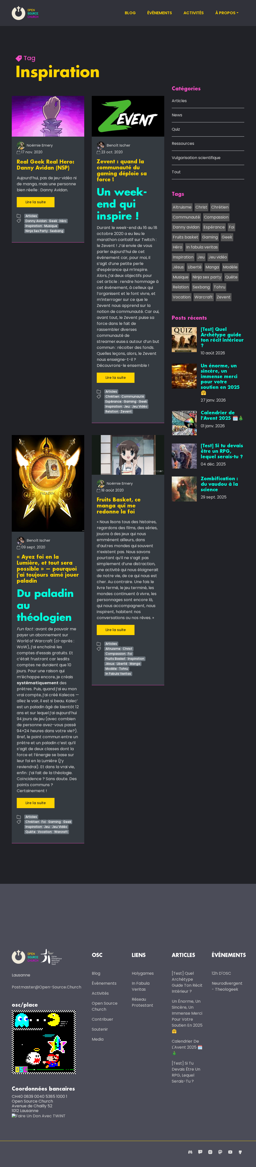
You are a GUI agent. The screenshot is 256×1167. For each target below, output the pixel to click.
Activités (194, 13)
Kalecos (66, 695)
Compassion (116, 654)
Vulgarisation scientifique (196, 158)
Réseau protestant (142, 1002)
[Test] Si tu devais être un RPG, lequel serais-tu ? (186, 1072)
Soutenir (100, 1029)
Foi (44, 822)
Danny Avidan (36, 221)
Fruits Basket (116, 659)
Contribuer (102, 1019)
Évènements (159, 13)
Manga (135, 664)
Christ (127, 649)
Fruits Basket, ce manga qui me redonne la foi (118, 506)
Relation (112, 411)
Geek (53, 221)
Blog (130, 13)
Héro (63, 221)
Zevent (126, 411)
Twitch (148, 239)
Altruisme (113, 649)
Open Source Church (105, 1006)
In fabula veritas (202, 247)
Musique (50, 226)
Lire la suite (36, 202)
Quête (31, 832)
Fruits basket (185, 237)
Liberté (122, 664)
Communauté (133, 396)
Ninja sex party (206, 277)
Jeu (127, 406)
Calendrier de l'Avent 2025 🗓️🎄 (187, 1047)
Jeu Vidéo (139, 406)
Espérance (114, 401)
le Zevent (106, 245)
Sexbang (56, 231)
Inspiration (34, 226)
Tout (176, 172)
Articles (31, 216)
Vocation (45, 832)
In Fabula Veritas (118, 674)
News (177, 115)
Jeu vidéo (217, 257)
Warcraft (61, 832)
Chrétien (112, 396)
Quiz (176, 129)
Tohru (123, 669)
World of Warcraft (35, 641)
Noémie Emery (39, 145)
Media (98, 1039)
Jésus (110, 664)
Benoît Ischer (118, 145)
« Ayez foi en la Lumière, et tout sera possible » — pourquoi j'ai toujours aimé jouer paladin (48, 569)
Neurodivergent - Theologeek (227, 986)
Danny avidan (186, 227)
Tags (178, 194)
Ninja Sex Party (37, 231)
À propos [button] (225, 13)
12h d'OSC (221, 973)
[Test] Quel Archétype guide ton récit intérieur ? (187, 982)
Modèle (111, 669)
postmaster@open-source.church (46, 987)
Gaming (130, 401)
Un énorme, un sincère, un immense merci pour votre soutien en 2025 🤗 (187, 1016)
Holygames (143, 973)
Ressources (183, 143)
